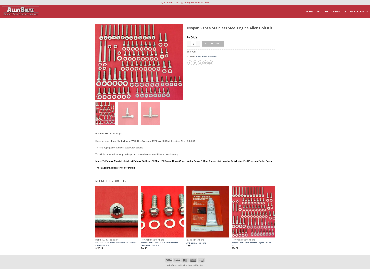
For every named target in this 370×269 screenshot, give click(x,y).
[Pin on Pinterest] (205, 62)
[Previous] (100, 62)
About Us (323, 11)
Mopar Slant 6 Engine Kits (206, 56)
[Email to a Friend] (200, 62)
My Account (358, 11)
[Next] (177, 62)
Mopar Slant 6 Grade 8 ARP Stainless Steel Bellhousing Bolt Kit (159, 244)
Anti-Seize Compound (196, 243)
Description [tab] (101, 134)
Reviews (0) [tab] (116, 134)
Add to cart (213, 43)
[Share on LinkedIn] (210, 62)
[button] (99, 96)
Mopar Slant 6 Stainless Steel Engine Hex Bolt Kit (252, 244)
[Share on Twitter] (195, 62)
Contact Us (339, 11)
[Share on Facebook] (189, 62)
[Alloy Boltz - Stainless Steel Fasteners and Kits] (21, 11)
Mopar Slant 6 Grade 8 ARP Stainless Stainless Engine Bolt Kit (115, 244)
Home (309, 11)
